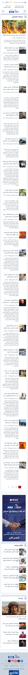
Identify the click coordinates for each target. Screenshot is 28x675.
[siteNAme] (14, 11)
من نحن (21, 666)
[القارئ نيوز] (14, 656)
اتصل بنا (6, 666)
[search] (3, 11)
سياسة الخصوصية (14, 666)
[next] (9, 487)
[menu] (24, 11)
